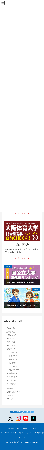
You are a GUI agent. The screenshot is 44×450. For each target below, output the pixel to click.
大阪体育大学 (14, 366)
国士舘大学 (13, 373)
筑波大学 (12, 363)
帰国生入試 (11, 342)
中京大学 (12, 384)
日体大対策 (11, 328)
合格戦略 (10, 388)
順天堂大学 (13, 359)
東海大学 (12, 380)
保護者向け (11, 332)
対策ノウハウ (11, 335)
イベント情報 (11, 345)
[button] (22, 213)
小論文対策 (11, 339)
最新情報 (10, 395)
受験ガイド (11, 349)
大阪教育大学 (14, 352)
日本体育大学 (14, 356)
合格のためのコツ (13, 392)
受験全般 (10, 399)
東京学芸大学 (14, 377)
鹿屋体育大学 (14, 370)
